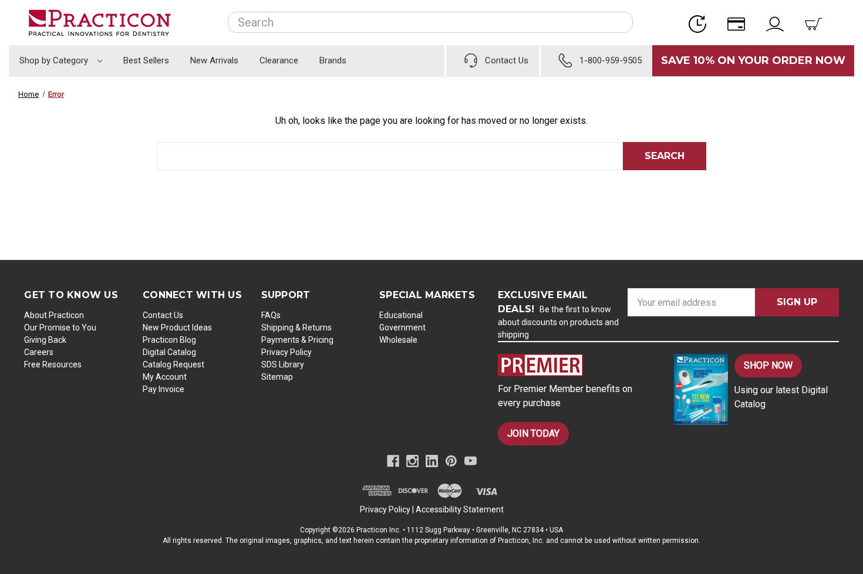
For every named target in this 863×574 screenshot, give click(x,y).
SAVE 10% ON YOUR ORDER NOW (753, 60)
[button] (576, 365)
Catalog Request (173, 364)
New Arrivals (214, 60)
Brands (332, 60)
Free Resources (53, 364)
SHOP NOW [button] (768, 365)
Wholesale (398, 340)
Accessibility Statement (460, 509)
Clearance (278, 60)
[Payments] (739, 22)
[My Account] (778, 22)
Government (402, 327)
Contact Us (163, 315)
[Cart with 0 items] (817, 22)
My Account (165, 376)
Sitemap (277, 376)
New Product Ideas (177, 327)
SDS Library (282, 364)
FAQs (271, 315)
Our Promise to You (60, 327)
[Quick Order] (701, 22)
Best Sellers (146, 60)
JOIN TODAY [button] (533, 433)
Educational (401, 315)
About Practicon (54, 315)
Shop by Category (54, 60)
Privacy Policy (286, 352)
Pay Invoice (163, 389)
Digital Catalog (169, 352)
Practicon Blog (169, 340)
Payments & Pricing (297, 340)
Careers (38, 352)
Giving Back (45, 340)
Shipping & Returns (296, 327)
